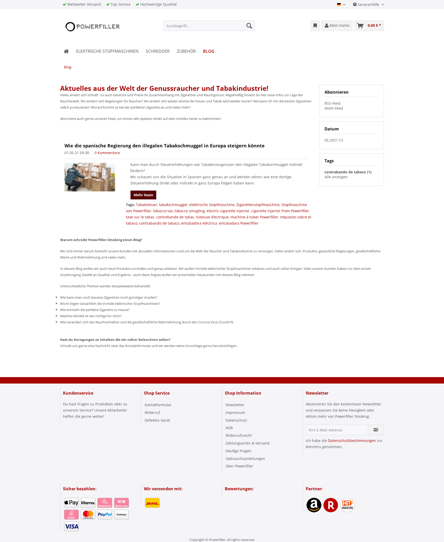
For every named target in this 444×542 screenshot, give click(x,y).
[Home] (66, 51)
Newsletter (235, 404)
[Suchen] (249, 26)
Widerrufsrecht (239, 435)
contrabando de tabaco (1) (348, 172)
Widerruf (152, 412)
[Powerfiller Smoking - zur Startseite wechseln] (92, 27)
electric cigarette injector (228, 210)
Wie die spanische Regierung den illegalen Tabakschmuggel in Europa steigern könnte (164, 146)
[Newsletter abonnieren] (376, 430)
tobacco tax (163, 210)
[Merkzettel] (315, 26)
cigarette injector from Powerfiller (280, 210)
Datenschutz (236, 420)
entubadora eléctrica (199, 223)
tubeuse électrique (212, 217)
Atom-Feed (334, 108)
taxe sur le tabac (140, 217)
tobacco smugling (189, 210)
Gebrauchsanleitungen (245, 458)
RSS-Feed (332, 103)
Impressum (235, 412)
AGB (229, 427)
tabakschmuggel (173, 204)
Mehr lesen (143, 194)
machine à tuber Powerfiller (254, 217)
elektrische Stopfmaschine (212, 204)
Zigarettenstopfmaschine (258, 204)
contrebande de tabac (175, 217)
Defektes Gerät (157, 420)
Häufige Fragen (239, 450)
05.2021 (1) (334, 140)
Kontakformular (158, 404)
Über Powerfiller (239, 466)
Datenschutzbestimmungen (352, 440)
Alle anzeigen (336, 176)
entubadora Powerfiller (238, 223)
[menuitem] (209, 26)
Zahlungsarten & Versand (248, 443)
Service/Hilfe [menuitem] (368, 4)
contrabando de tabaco (159, 223)
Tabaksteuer (146, 204)
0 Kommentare (107, 152)
